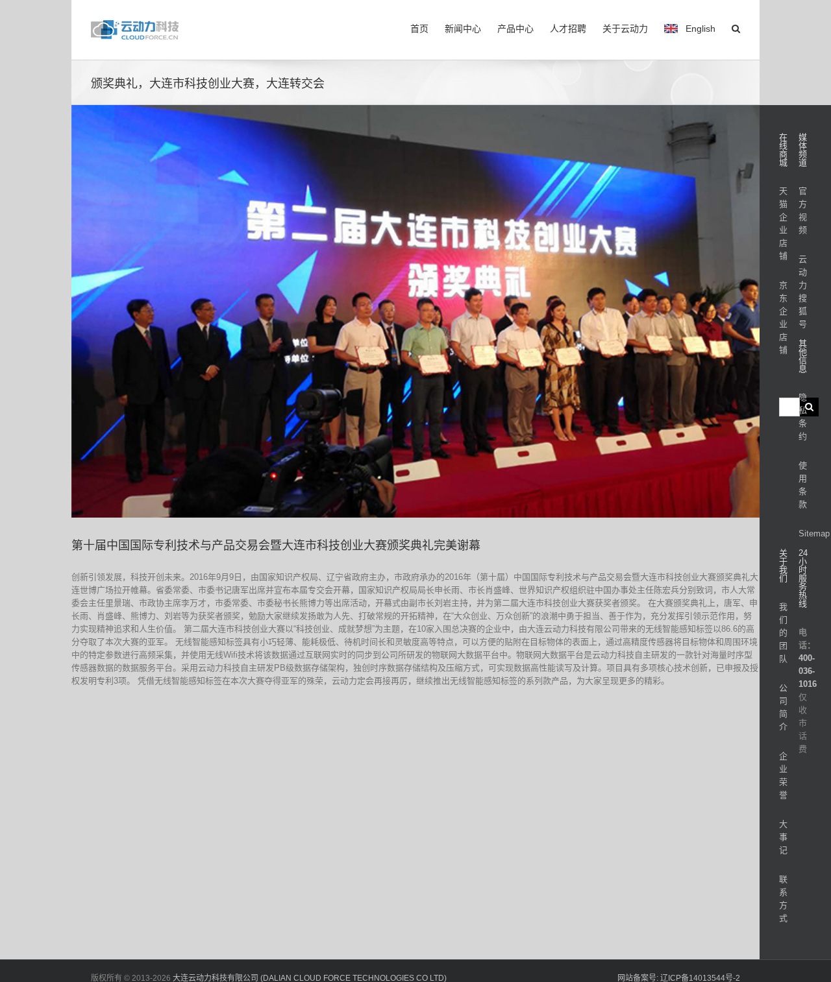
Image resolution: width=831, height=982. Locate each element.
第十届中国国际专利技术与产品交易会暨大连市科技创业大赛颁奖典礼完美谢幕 (275, 545)
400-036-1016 (808, 671)
